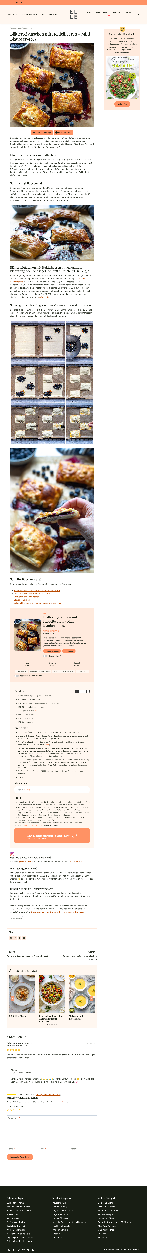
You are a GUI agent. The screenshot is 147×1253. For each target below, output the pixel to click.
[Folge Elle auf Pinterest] (24, 938)
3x (84, 691)
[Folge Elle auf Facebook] (11, 938)
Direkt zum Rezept (43, 132)
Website (73, 1149)
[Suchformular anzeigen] (138, 14)
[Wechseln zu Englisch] (108, 15)
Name (11, 1149)
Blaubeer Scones (22, 600)
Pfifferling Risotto (17, 1016)
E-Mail (42, 1149)
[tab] (47, 1024)
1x (76, 691)
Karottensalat (13, 1218)
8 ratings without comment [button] (48, 1094)
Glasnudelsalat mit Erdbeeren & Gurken (32, 593)
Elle (11, 932)
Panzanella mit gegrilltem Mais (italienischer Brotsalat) (51, 1019)
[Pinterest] (17, 2)
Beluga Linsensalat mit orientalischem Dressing (80, 955)
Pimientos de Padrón (16, 1222)
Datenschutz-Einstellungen (19, 1241)
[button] (44, 631)
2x (80, 691)
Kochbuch (57, 1237)
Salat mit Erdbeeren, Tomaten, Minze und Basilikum (37, 603)
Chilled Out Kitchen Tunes (32, 825)
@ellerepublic (25, 862)
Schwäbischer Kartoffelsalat (19, 1210)
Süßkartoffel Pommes (17, 1203)
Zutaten (128, 13)
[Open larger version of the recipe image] (27, 635)
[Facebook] (13, 2)
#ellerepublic (76, 862)
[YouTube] (20, 2)
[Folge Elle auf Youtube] (19, 938)
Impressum (136, 1249)
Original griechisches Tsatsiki (20, 1237)
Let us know (32, 838)
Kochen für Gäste (60, 1218)
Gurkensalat (12, 1214)
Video (46, 745)
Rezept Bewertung (15, 1106)
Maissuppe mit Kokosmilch (76, 1017)
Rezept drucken (64, 132)
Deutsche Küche (60, 1203)
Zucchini (56, 1234)
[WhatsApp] (24, 2)
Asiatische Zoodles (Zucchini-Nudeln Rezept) (28, 954)
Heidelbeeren (16, 918)
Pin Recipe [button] (68, 651)
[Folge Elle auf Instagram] (15, 938)
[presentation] (22, 994)
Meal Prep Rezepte (61, 1226)
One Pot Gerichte (60, 1230)
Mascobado (40, 711)
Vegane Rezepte (60, 1214)
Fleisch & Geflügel (60, 1207)
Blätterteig (44, 297)
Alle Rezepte (12, 14)
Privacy (129, 1249)
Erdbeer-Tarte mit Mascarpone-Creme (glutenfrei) (37, 590)
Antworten (91, 1043)
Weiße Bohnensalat (16, 1230)
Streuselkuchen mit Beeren (26, 597)
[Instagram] (9, 2)
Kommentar (14, 1118)
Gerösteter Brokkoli (16, 1226)
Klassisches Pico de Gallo (18, 1234)
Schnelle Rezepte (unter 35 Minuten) (69, 1222)
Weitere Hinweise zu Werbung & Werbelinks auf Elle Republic (58, 912)
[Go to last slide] (12, 998)
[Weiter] (91, 998)
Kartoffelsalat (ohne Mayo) (19, 1207)
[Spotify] (28, 1250)
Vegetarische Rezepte (62, 1210)
